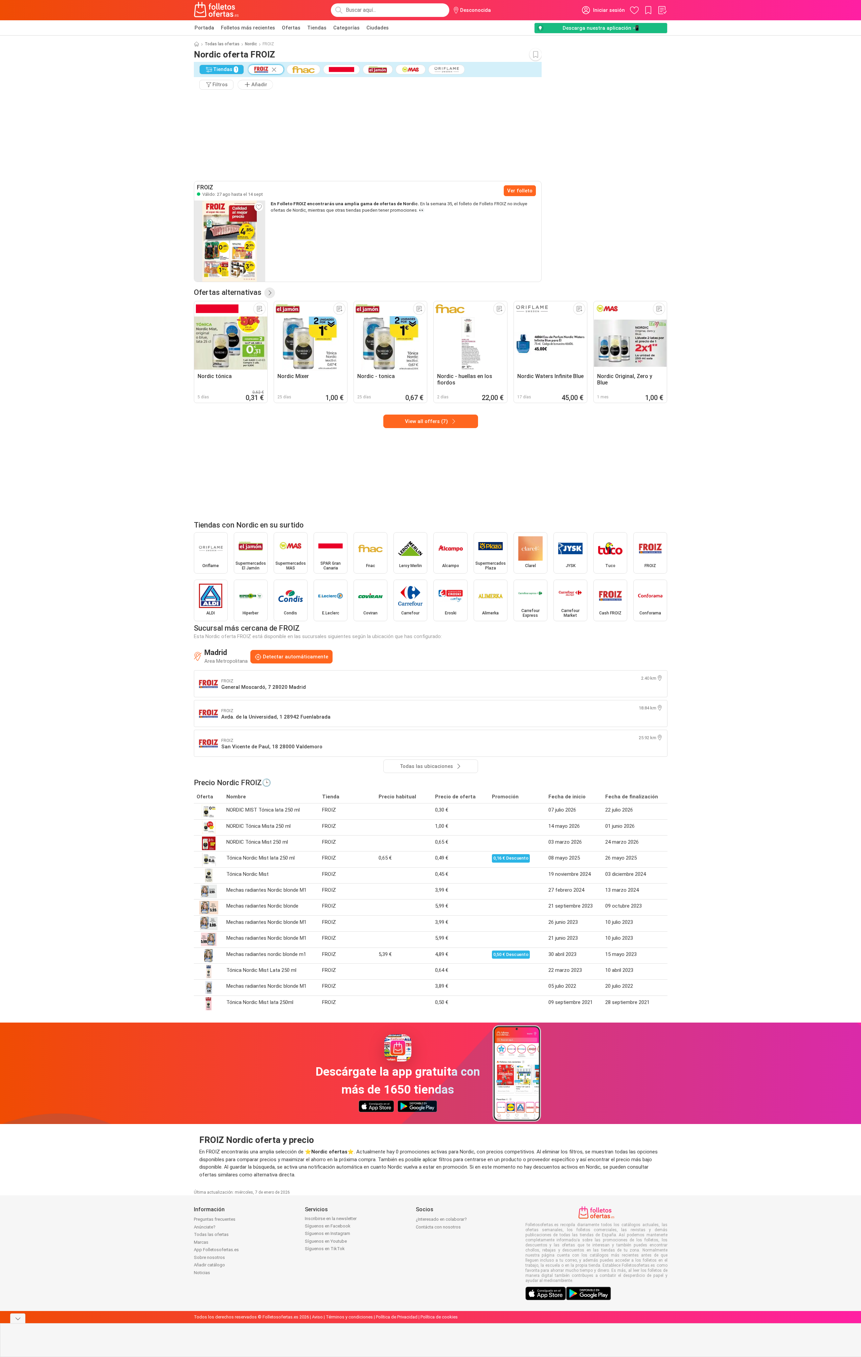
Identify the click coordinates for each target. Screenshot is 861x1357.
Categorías (346, 28)
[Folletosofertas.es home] (216, 10)
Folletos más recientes (248, 28)
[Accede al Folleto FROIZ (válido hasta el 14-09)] (229, 241)
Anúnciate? (205, 1227)
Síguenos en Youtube (326, 1241)
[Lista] (662, 10)
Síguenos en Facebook (327, 1226)
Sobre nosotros (209, 1257)
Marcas (201, 1242)
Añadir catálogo (209, 1264)
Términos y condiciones (349, 1316)
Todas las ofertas (222, 44)
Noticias (202, 1272)
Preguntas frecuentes (214, 1219)
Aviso (317, 1316)
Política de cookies (439, 1316)
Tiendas (316, 28)
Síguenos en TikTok (325, 1248)
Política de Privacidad (396, 1316)
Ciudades (377, 28)
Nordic (251, 44)
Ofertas (291, 28)
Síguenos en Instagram (327, 1233)
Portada (204, 28)
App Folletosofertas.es (216, 1249)
